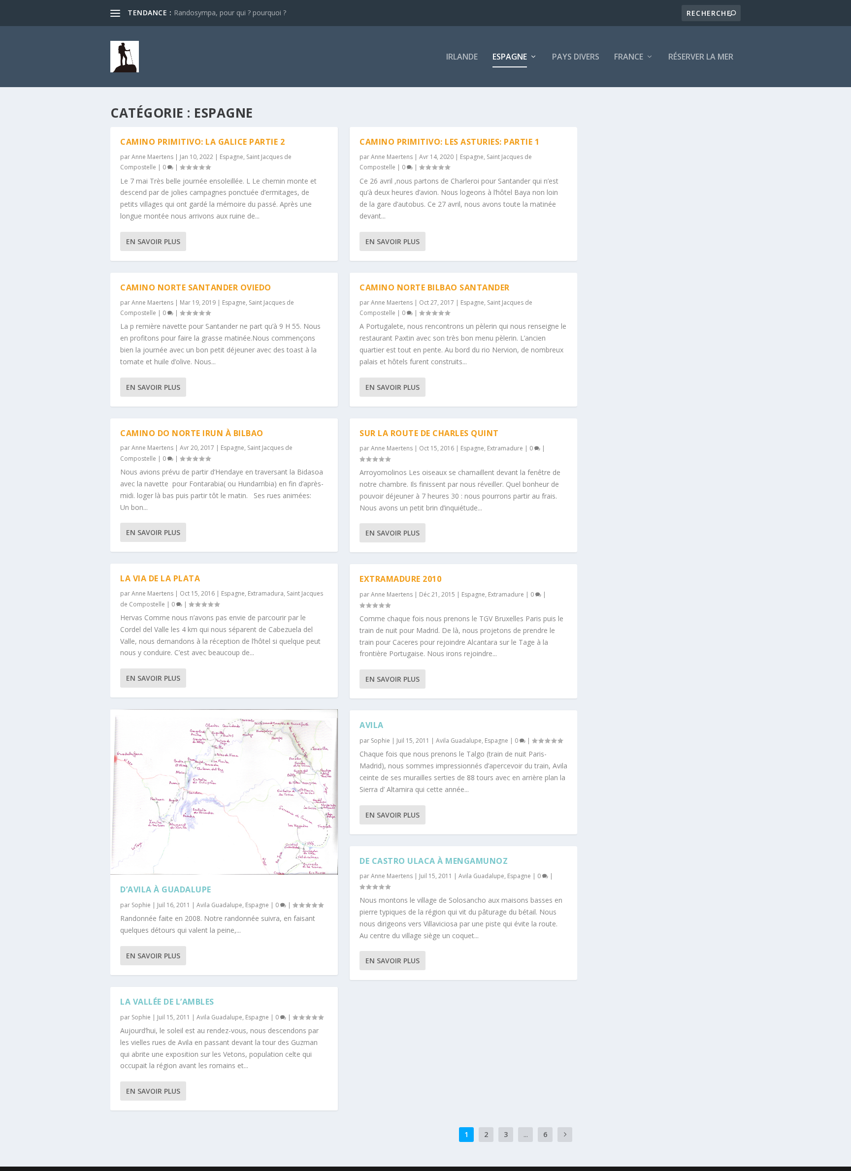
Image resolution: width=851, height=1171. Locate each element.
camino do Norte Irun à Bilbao (191, 433)
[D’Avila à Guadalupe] (224, 792)
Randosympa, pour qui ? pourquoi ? (230, 12)
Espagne (509, 57)
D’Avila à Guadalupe (165, 889)
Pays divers (575, 57)
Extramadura (266, 593)
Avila (372, 725)
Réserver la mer (700, 57)
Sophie (141, 905)
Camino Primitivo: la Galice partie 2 (202, 141)
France (628, 57)
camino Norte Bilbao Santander (435, 287)
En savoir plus (153, 241)
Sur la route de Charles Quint (429, 433)
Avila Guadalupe (219, 905)
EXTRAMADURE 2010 (400, 578)
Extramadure (505, 448)
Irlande (462, 57)
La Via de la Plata (160, 578)
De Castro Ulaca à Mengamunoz (434, 860)
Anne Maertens (152, 157)
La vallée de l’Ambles (167, 1001)
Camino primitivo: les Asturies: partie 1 (449, 141)
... (526, 1134)
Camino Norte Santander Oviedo (195, 287)
